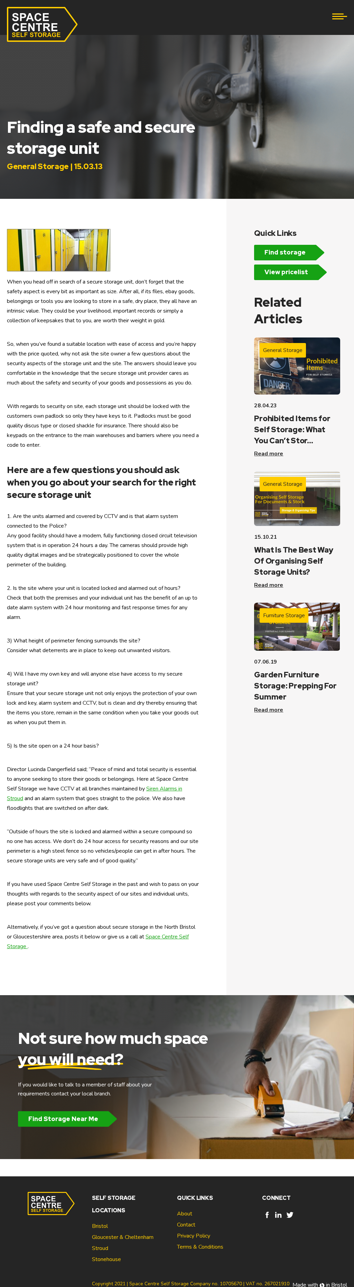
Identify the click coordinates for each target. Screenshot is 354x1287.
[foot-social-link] (267, 1218)
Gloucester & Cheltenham (122, 1237)
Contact (186, 1225)
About (184, 1213)
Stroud (100, 1248)
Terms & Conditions (200, 1247)
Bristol (100, 1226)
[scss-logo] (42, 24)
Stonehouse (106, 1259)
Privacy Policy (193, 1236)
